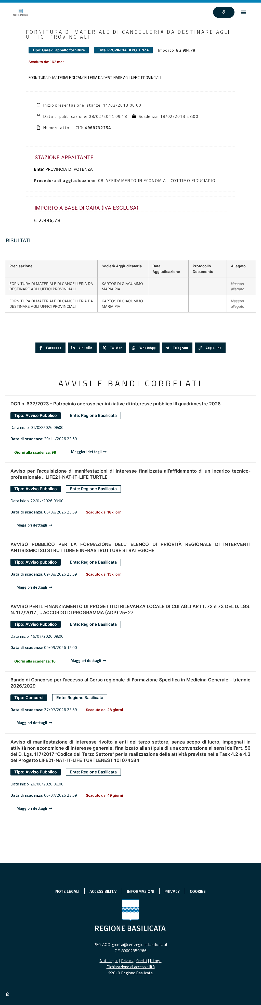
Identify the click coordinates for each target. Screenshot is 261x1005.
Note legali (109, 960)
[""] (223, 12)
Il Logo (156, 960)
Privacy (127, 960)
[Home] (20, 12)
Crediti (141, 960)
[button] (244, 12)
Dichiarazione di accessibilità (131, 967)
